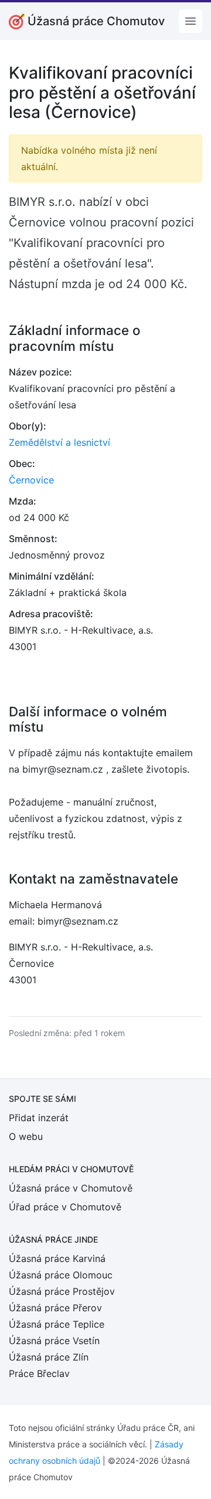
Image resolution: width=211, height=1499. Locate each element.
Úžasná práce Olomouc (61, 1275)
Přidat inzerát (39, 1118)
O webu (26, 1136)
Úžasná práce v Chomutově (70, 1188)
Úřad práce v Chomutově (65, 1207)
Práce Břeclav (39, 1373)
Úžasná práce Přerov (55, 1308)
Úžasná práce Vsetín (54, 1340)
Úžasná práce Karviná (57, 1258)
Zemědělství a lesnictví (59, 442)
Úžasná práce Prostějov (62, 1291)
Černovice (31, 480)
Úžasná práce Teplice (56, 1324)
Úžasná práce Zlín (49, 1357)
